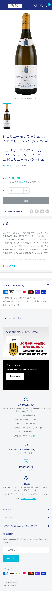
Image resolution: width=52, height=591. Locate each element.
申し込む (11, 558)
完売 (26, 200)
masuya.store (8, 166)
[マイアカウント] (41, 5)
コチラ (35, 436)
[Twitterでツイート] (42, 211)
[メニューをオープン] (4, 6)
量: (4, 190)
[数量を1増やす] (26, 190)
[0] (47, 5)
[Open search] (35, 5)
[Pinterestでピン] (37, 211)
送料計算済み (20, 182)
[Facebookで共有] (31, 211)
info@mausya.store (28, 498)
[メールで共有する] (47, 211)
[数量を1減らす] (12, 190)
